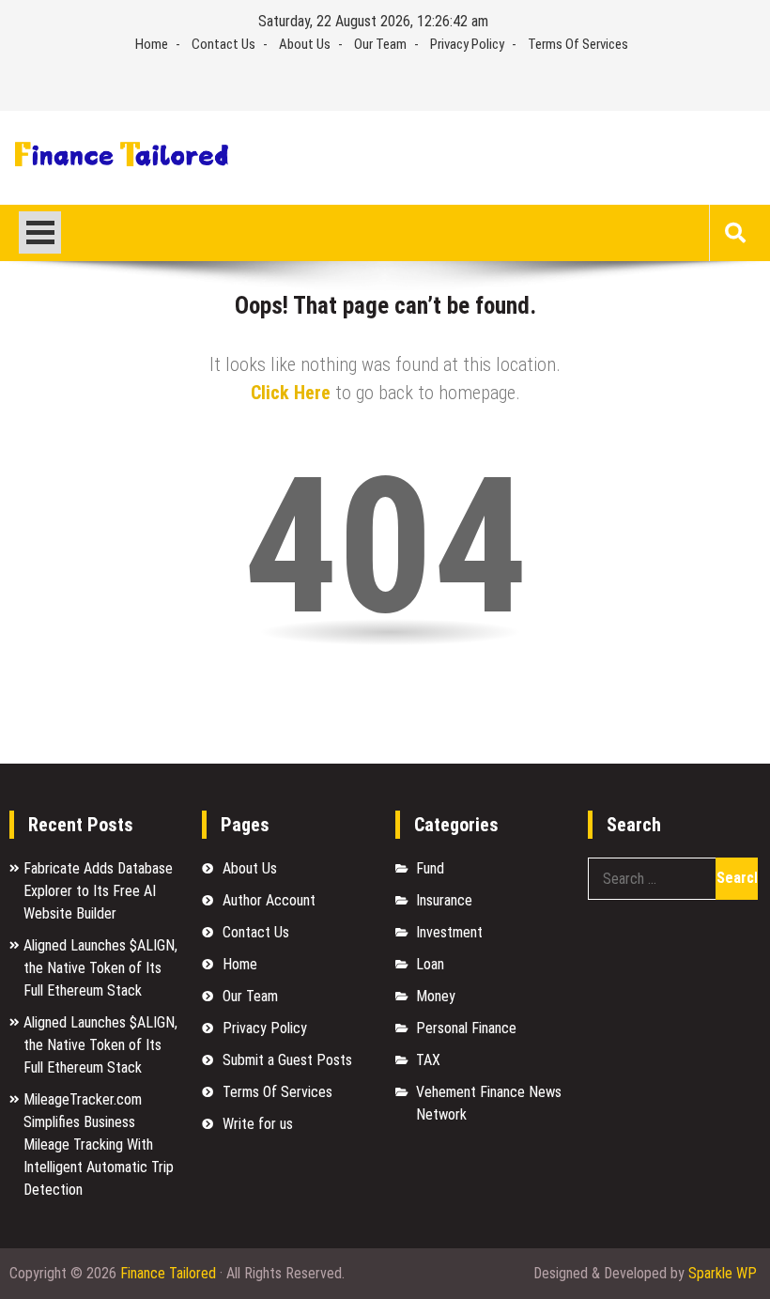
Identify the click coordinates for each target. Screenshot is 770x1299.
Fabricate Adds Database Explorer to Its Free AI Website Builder (98, 890)
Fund (430, 868)
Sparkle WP (722, 1273)
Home (151, 44)
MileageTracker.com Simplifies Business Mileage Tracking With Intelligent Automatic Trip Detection (98, 1144)
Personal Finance (466, 1028)
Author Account (269, 900)
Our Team (380, 44)
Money (435, 996)
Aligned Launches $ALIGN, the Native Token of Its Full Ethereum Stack (100, 967)
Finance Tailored (168, 1273)
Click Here (291, 392)
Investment (449, 932)
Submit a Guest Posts (287, 1060)
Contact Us (223, 44)
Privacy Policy (467, 44)
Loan (430, 964)
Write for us (258, 1124)
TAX (428, 1060)
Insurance (444, 900)
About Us (305, 44)
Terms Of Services (578, 44)
